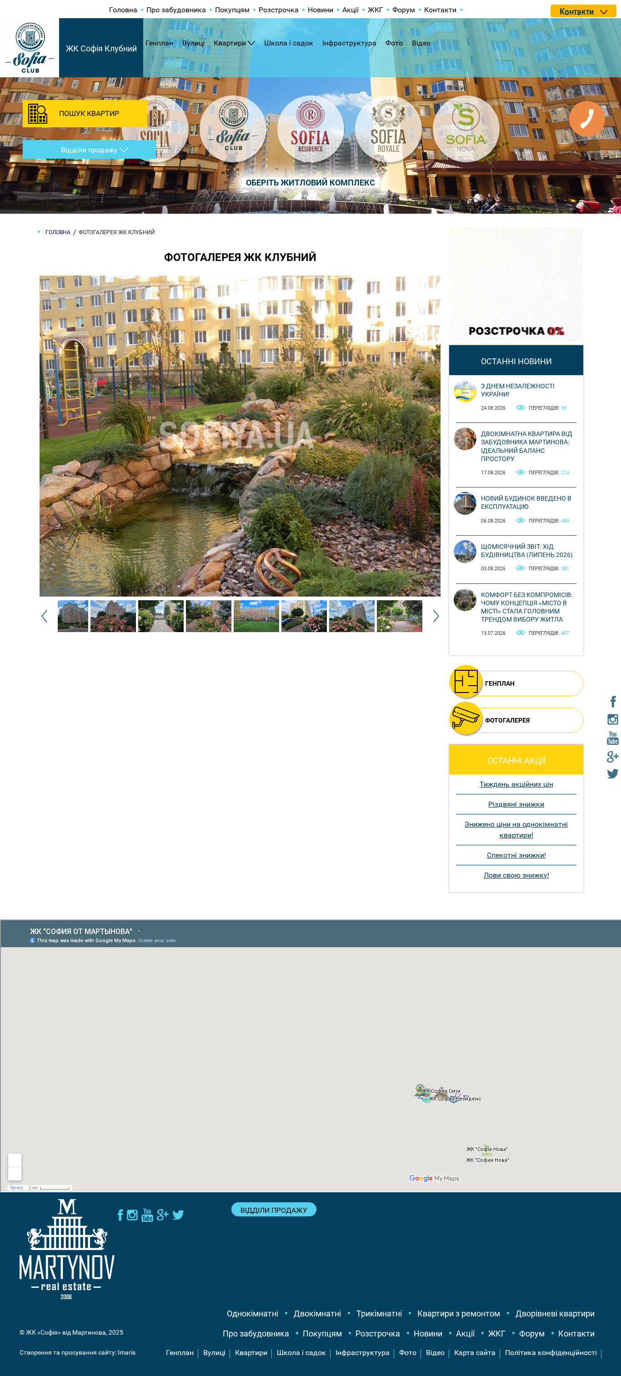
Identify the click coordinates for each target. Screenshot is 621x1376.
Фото (394, 43)
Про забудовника (176, 9)
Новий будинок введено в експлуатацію (526, 502)
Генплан (159, 43)
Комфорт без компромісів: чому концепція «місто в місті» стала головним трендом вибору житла (526, 607)
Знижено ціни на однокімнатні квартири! (516, 829)
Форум (403, 9)
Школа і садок (288, 43)
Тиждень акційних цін (516, 784)
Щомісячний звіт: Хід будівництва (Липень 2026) (527, 550)
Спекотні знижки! (516, 855)
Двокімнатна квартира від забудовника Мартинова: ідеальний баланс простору (526, 446)
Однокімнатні (252, 1313)
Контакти (440, 9)
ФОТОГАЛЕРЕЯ (507, 720)
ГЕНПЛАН (500, 683)
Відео (421, 43)
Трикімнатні (379, 1313)
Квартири (230, 43)
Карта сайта (475, 1352)
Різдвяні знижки (516, 804)
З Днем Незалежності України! (518, 390)
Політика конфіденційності (551, 1352)
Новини (320, 9)
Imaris (126, 1352)
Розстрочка (279, 9)
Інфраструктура (349, 43)
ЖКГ (375, 9)
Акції (350, 9)
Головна (123, 9)
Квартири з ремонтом (458, 1313)
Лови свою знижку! (516, 875)
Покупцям (232, 9)
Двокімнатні (317, 1313)
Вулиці (193, 43)
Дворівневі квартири (555, 1313)
